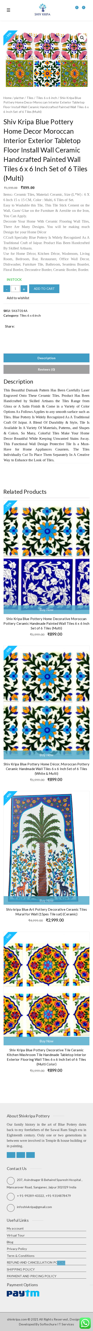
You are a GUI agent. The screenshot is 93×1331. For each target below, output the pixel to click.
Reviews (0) (46, 369)
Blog (10, 1242)
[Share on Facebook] (6, 333)
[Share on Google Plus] (20, 333)
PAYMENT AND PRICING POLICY (31, 1276)
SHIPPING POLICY (21, 1269)
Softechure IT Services (57, 1324)
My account (15, 1228)
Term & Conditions (21, 1256)
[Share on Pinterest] (34, 333)
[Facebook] (11, 1155)
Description (46, 358)
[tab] (46, 358)
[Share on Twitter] (13, 333)
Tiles (30, 98)
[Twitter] (20, 1155)
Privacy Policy (17, 1249)
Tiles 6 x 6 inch (46, 98)
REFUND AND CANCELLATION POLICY (36, 1262)
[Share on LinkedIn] (27, 333)
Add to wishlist (17, 298)
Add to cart (44, 288)
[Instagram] (30, 1155)
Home (7, 98)
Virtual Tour (16, 1235)
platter (19, 98)
